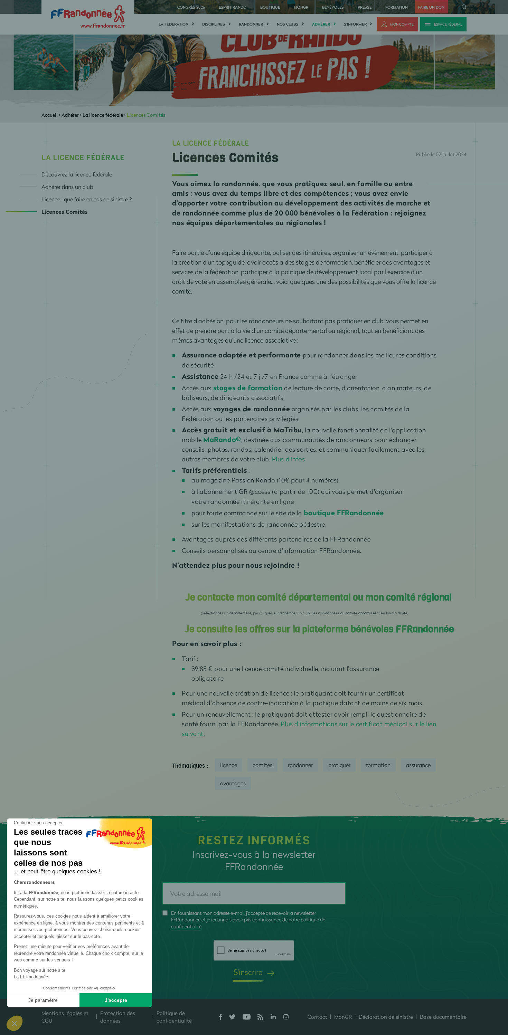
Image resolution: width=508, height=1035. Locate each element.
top (385, 988)
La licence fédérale (103, 115)
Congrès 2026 (191, 7)
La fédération (173, 24)
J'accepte (116, 1000)
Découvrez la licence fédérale (76, 174)
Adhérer (321, 24)
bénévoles (333, 7)
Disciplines (213, 24)
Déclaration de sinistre (386, 1016)
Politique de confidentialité (174, 1016)
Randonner (251, 24)
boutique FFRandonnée (344, 513)
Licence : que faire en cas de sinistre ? (86, 199)
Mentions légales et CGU (64, 1016)
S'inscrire (248, 972)
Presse (364, 7)
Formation (396, 7)
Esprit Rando (232, 7)
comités (262, 764)
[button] (14, 1023)
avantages (233, 783)
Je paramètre (43, 1000)
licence (228, 764)
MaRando (219, 439)
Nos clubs (287, 24)
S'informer (355, 24)
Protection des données (117, 1016)
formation (378, 764)
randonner (300, 764)
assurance (418, 764)
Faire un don (431, 7)
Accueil (49, 115)
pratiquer (339, 764)
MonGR (301, 7)
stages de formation (248, 388)
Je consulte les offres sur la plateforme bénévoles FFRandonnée (319, 629)
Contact (317, 1016)
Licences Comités (64, 211)
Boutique (270, 7)
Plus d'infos (288, 459)
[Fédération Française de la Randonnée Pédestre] (88, 15)
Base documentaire (443, 1016)
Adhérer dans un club (67, 186)
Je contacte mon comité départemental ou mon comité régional (319, 597)
